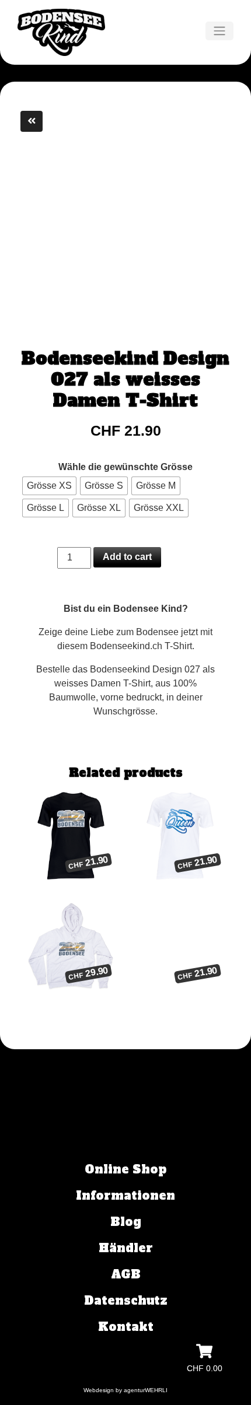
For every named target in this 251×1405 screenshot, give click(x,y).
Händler (126, 1248)
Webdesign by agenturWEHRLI (125, 1390)
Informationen (125, 1195)
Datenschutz (125, 1300)
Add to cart (127, 557)
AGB (126, 1274)
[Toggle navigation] (219, 31)
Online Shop (125, 1169)
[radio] (49, 486)
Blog (125, 1222)
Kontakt (126, 1327)
